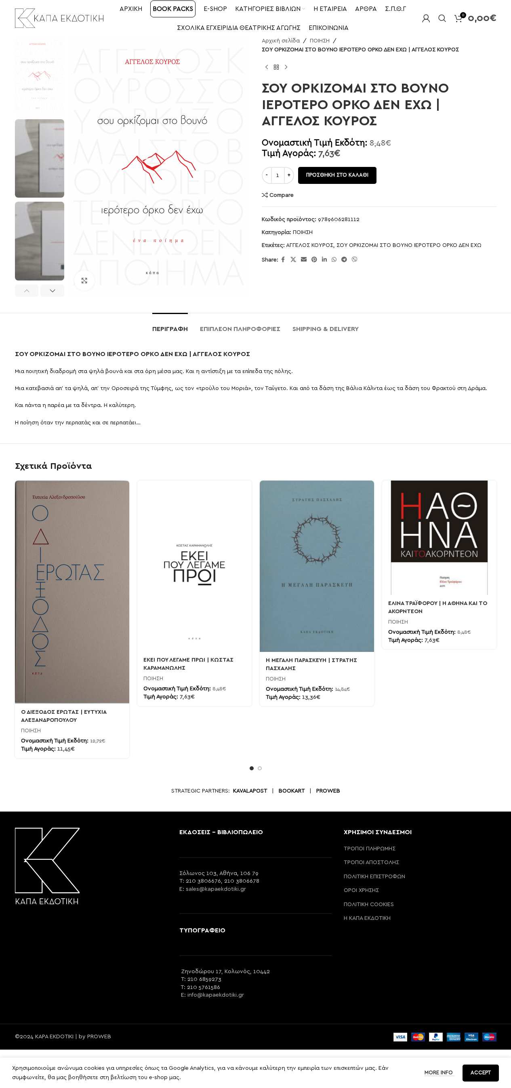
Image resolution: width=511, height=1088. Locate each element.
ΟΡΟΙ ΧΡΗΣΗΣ (361, 890)
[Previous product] (266, 67)
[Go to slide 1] (252, 768)
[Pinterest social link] (314, 260)
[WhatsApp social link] (334, 260)
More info (439, 1072)
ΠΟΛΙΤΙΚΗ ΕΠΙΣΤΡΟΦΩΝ (374, 876)
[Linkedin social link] (324, 260)
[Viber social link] (354, 260)
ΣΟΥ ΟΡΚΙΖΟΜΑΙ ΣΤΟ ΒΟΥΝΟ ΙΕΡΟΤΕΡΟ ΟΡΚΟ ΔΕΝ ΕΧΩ (409, 245)
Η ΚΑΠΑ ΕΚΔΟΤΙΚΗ (367, 918)
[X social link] (293, 260)
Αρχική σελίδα (281, 41)
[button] (27, 291)
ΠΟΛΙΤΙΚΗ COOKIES (369, 904)
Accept (481, 1072)
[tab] (170, 325)
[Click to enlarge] (84, 280)
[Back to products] (276, 67)
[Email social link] (304, 260)
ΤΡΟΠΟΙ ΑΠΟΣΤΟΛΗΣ (371, 862)
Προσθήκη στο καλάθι (337, 175)
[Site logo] (59, 18)
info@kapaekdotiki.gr (215, 995)
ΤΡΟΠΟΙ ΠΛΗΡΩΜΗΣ (369, 849)
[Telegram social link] (344, 260)
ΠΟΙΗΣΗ (320, 41)
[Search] (442, 18)
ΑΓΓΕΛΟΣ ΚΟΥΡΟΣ (309, 245)
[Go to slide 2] (260, 768)
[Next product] (286, 67)
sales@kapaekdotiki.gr (216, 889)
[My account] (426, 18)
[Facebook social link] (283, 260)
